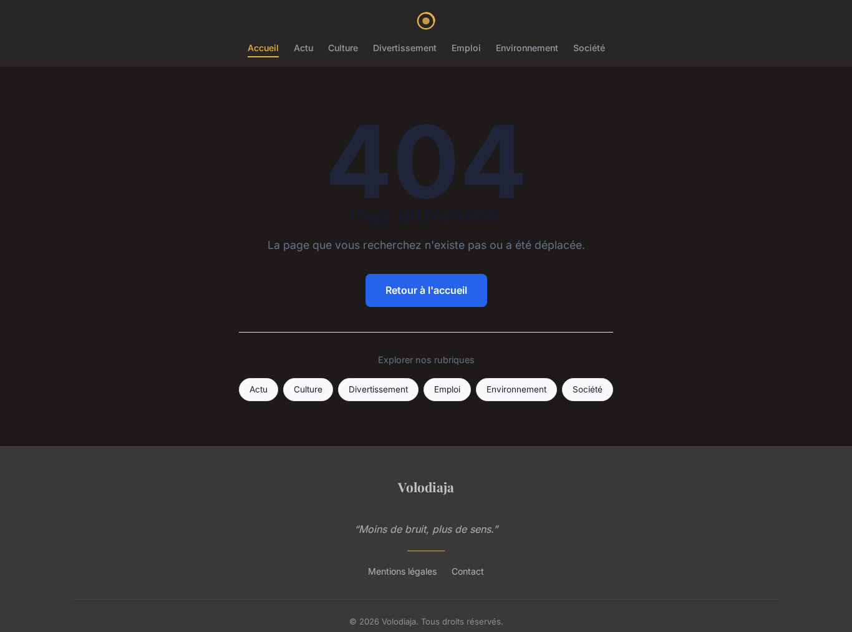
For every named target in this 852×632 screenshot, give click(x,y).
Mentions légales (402, 571)
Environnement (527, 47)
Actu (303, 47)
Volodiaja (426, 486)
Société (589, 47)
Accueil (263, 47)
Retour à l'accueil (426, 290)
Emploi (466, 47)
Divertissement (405, 47)
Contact (468, 571)
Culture (343, 47)
